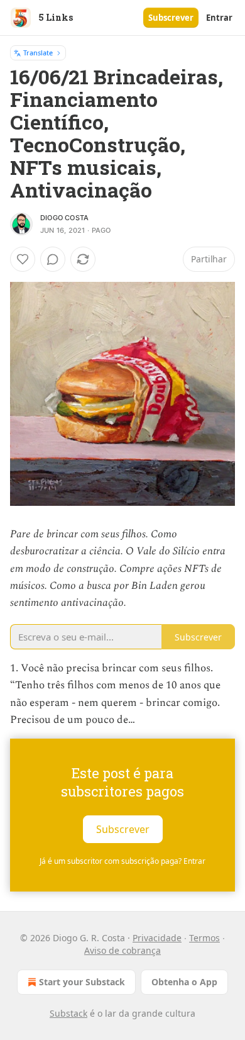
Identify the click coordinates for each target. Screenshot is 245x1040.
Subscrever (170, 17)
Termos (204, 938)
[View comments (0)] (52, 259)
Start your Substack (82, 982)
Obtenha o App (184, 982)
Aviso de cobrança (122, 950)
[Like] (22, 259)
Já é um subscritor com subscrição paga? (122, 861)
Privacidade (157, 938)
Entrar (219, 17)
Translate (38, 52)
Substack (68, 1013)
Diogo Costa (64, 217)
